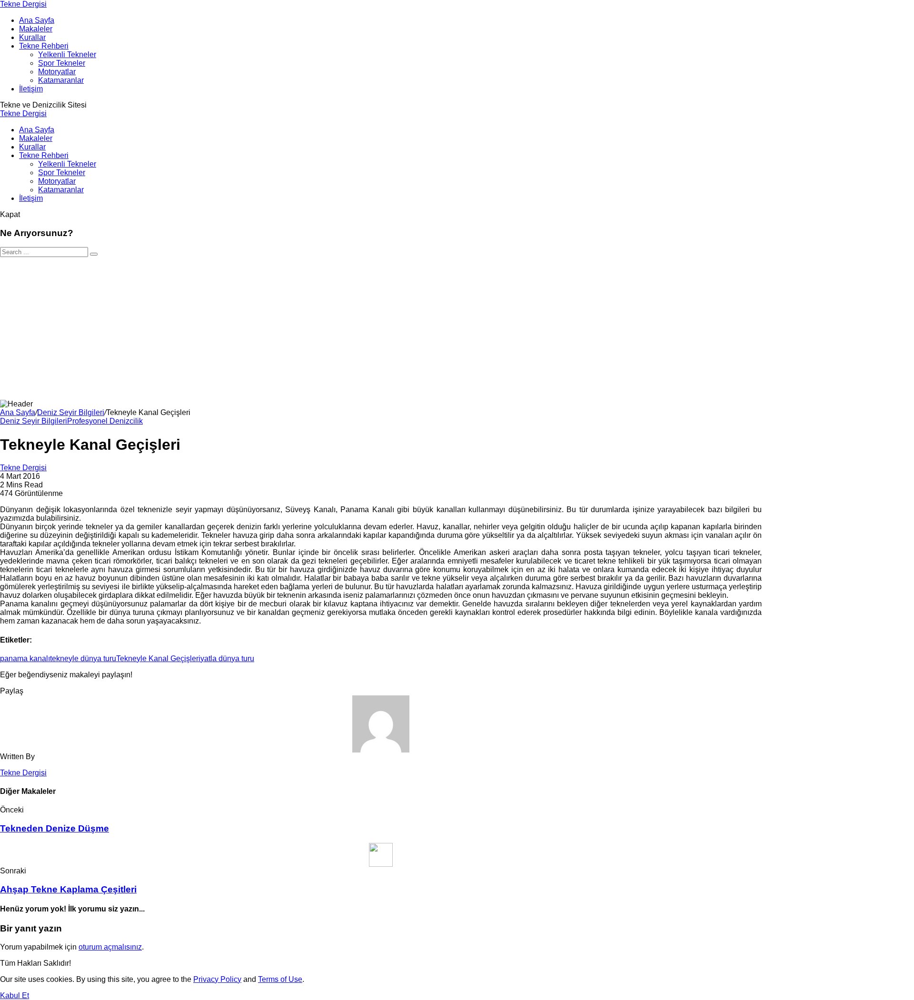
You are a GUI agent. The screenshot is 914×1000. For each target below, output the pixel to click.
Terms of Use (280, 979)
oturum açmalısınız (110, 947)
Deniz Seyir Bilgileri (70, 412)
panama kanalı (25, 658)
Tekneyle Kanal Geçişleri (158, 658)
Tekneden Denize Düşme (54, 828)
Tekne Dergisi (23, 4)
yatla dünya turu (227, 658)
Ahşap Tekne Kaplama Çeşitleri (68, 889)
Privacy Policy (217, 979)
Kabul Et (14, 995)
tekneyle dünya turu (83, 658)
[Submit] (94, 254)
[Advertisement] (457, 328)
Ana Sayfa (17, 412)
